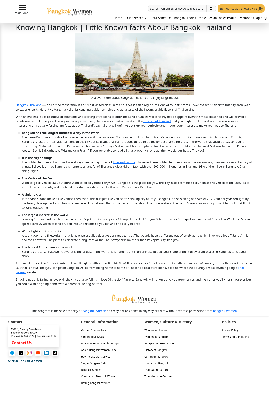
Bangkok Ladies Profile (190, 18)
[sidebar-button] (22, 7)
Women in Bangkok (156, 336)
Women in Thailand (156, 330)
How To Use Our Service (95, 356)
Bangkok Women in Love (159, 343)
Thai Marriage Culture (158, 376)
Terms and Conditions (235, 336)
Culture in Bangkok (156, 356)
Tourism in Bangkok (156, 363)
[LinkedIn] (46, 353)
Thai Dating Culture (156, 369)
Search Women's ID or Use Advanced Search (177, 8)
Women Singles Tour (93, 330)
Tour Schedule (161, 18)
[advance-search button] (211, 8)
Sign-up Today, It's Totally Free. (239, 8)
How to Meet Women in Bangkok (101, 343)
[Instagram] (29, 353)
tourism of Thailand (157, 121)
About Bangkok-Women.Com (98, 350)
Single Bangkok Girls (93, 363)
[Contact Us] (33, 336)
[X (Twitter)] (21, 353)
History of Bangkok (155, 350)
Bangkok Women (94, 311)
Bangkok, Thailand (29, 105)
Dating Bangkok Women (96, 383)
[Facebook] (12, 353)
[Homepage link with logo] (134, 299)
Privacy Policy (230, 330)
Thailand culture (124, 162)
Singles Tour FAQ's (92, 336)
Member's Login (251, 18)
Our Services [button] (135, 18)
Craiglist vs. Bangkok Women (99, 376)
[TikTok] (55, 353)
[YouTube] (38, 353)
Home (118, 18)
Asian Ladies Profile (222, 18)
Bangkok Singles (91, 369)
